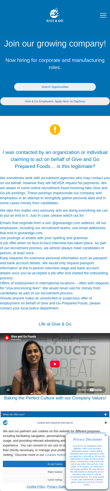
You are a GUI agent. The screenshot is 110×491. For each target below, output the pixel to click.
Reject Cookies (55, 472)
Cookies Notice (55, 455)
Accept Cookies (55, 464)
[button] (105, 422)
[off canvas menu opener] (103, 15)
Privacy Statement (59, 486)
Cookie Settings (55, 480)
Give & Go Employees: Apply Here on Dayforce (55, 101)
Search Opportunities (55, 86)
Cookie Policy (36, 486)
